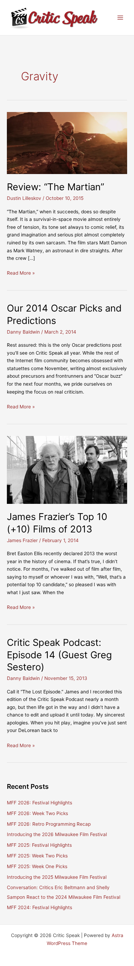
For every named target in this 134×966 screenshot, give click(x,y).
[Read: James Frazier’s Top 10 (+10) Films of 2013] (67, 469)
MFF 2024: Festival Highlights (39, 907)
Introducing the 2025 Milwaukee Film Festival (57, 877)
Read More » (21, 273)
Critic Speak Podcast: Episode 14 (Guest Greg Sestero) (59, 655)
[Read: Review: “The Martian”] (67, 142)
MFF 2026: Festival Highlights (39, 802)
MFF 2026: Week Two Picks (37, 813)
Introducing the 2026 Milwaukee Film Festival (57, 834)
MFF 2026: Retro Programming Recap (49, 824)
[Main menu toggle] (120, 18)
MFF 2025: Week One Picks (37, 866)
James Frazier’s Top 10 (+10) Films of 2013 (57, 523)
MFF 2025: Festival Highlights (39, 845)
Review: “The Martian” (55, 187)
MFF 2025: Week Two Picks (37, 855)
